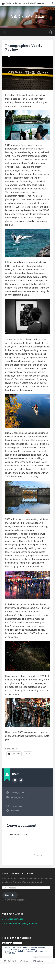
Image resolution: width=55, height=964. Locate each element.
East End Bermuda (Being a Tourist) (21, 923)
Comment (38, 855)
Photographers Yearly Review (23, 47)
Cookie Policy (10, 953)
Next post (14, 810)
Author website (21, 780)
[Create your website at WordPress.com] (27, 3)
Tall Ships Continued (13, 919)
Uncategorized (17, 797)
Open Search (50, 32)
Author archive (14, 780)
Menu (4, 32)
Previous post (16, 806)
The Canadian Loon (27, 16)
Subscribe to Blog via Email (19, 873)
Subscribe (10, 895)
